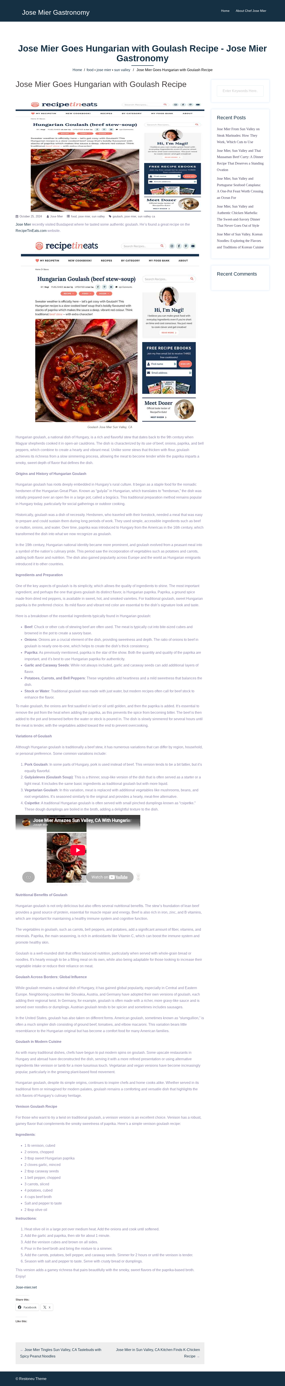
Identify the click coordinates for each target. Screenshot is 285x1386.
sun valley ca (146, 216)
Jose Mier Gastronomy (56, 12)
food (90, 70)
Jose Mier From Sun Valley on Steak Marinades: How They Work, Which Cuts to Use (238, 135)
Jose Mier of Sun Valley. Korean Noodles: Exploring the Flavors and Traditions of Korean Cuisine (240, 240)
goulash (118, 216)
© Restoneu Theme (31, 1379)
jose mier (104, 70)
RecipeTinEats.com (31, 231)
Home (225, 10)
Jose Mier (56, 216)
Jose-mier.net (26, 1287)
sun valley (122, 70)
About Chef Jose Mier (251, 10)
